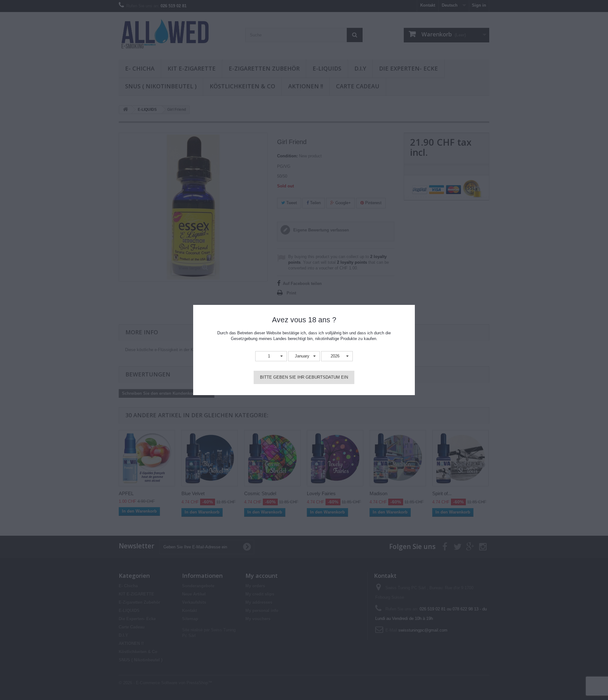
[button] (271, 356)
